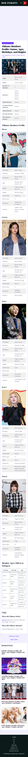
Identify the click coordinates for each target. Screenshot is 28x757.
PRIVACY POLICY (14, 751)
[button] (21, 3)
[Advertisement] (14, 21)
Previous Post (14, 636)
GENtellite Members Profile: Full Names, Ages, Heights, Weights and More (13, 677)
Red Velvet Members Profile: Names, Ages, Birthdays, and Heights (13, 702)
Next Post (14, 639)
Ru (14, 741)
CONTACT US (14, 749)
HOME (14, 737)
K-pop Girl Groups (7, 43)
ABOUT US (14, 747)
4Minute (4, 620)
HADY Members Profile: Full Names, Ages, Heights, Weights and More (13, 726)
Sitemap (14, 745)
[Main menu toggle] (25, 3)
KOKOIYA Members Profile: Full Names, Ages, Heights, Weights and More (13, 652)
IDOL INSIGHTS (9, 3)
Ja (14, 739)
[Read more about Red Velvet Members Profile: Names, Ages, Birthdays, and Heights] (14, 691)
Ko (14, 743)
